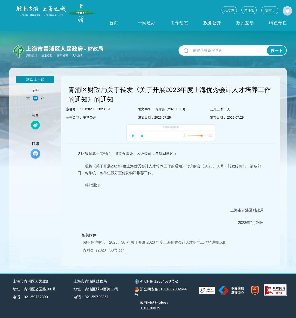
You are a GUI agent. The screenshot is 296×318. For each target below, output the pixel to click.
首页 (113, 23)
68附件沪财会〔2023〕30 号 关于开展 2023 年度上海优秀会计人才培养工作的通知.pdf (154, 242)
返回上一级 (35, 79)
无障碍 (229, 10)
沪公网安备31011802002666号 (161, 292)
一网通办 (146, 23)
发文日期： (146, 117)
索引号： (72, 109)
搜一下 (277, 50)
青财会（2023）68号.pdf (103, 250)
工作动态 (179, 23)
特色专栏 (278, 23)
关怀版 (249, 10)
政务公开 (212, 23)
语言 (268, 10)
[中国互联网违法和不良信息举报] (231, 290)
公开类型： (74, 117)
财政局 (95, 49)
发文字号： (146, 109)
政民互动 (245, 23)
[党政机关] (254, 290)
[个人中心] (287, 11)
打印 (35, 144)
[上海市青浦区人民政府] (56, 12)
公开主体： (218, 109)
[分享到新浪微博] (35, 125)
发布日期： (218, 117)
